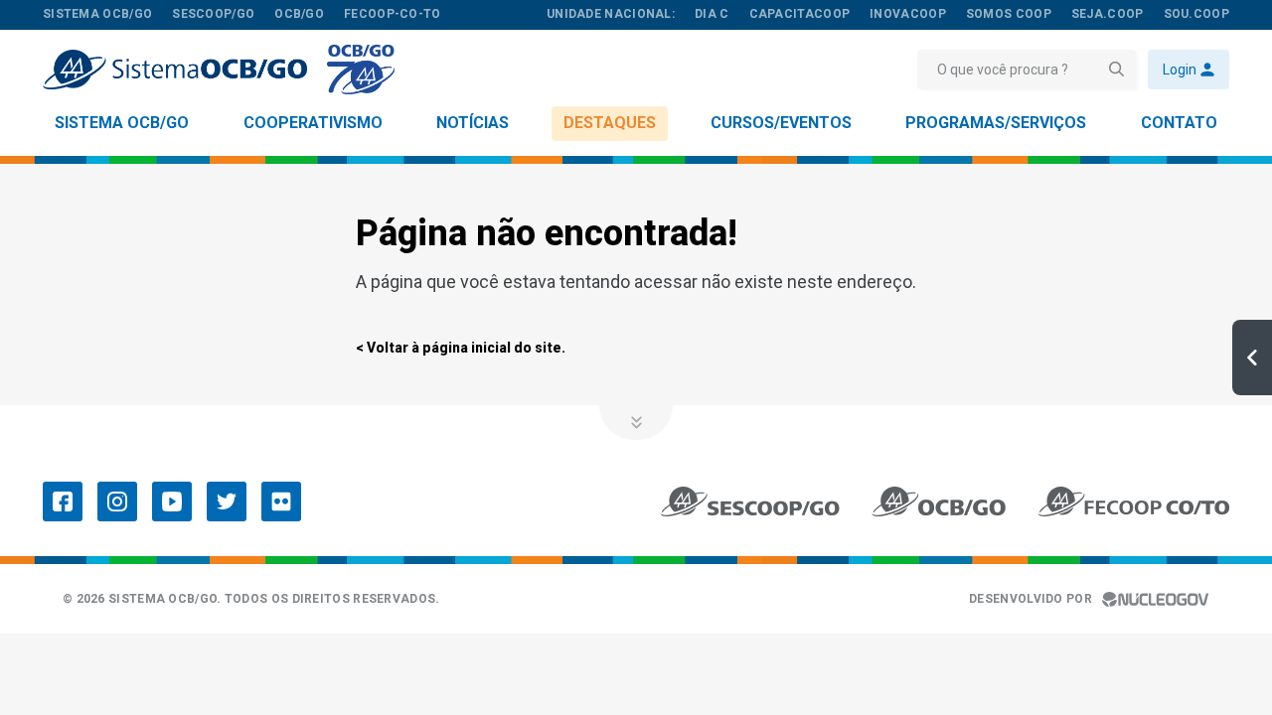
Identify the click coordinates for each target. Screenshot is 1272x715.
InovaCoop (908, 14)
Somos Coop (1008, 14)
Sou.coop (1196, 14)
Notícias (472, 122)
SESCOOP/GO (213, 14)
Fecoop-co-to (392, 14)
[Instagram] (117, 501)
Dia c (712, 14)
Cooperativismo (313, 122)
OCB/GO (299, 14)
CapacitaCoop (800, 14)
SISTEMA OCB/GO (97, 14)
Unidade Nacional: (611, 14)
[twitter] (226, 501)
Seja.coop (1107, 14)
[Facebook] (62, 501)
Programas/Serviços (995, 122)
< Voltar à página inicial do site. (460, 348)
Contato (1179, 122)
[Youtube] (172, 501)
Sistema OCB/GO (122, 122)
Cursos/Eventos (781, 122)
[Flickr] (281, 501)
